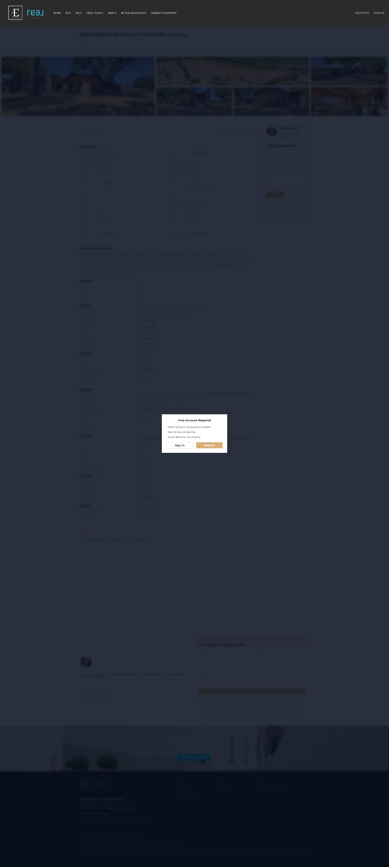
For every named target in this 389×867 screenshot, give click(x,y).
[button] (26, 13)
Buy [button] (68, 12)
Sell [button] (79, 12)
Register (209, 445)
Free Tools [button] (95, 12)
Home (57, 12)
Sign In (180, 445)
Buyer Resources (133, 12)
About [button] (112, 12)
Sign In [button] (379, 13)
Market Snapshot (164, 12)
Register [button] (362, 13)
